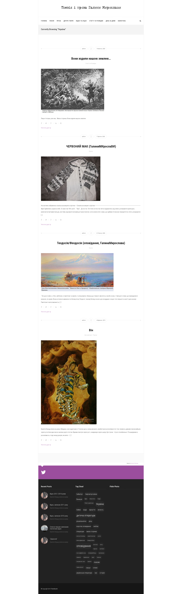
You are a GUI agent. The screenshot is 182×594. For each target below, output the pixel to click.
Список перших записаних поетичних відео (59, 528)
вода (85, 510)
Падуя (99, 499)
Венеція (79, 499)
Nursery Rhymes (134, 463)
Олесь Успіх (92, 499)
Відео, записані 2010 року (59, 516)
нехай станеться (91, 536)
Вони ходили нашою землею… (91, 58)
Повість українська (89, 503)
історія (102, 573)
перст (93, 557)
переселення (86, 557)
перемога (78, 557)
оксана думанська (80, 540)
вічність (100, 510)
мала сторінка (92, 531)
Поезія (52, 21)
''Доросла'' (53, 539)
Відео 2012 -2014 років (58, 494)
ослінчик (95, 544)
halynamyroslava (91, 494)
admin (84, 48)
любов (95, 526)
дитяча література (85, 515)
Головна (44, 21)
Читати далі (45, 128)
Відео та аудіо (81, 21)
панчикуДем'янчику (81, 553)
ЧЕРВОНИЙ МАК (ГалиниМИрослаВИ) (91, 146)
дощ (90, 521)
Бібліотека (122, 21)
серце (88, 568)
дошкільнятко (81, 521)
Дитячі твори (68, 21)
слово (95, 568)
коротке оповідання (83, 526)
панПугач (102, 549)
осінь (101, 544)
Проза (59, 21)
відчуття (92, 510)
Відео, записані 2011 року (59, 505)
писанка (99, 557)
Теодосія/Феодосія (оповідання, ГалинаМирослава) (91, 243)
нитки (99, 536)
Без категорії (88, 335)
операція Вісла (90, 540)
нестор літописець (80, 536)
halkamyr (79, 494)
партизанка (101, 553)
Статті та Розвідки (96, 21)
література (80, 531)
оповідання (83, 546)
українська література (84, 573)
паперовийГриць (92, 553)
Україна (100, 504)
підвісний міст (79, 567)
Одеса (86, 499)
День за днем (110, 21)
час (96, 573)
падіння (95, 549)
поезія (97, 562)
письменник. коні (80, 561)
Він (91, 330)
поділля (89, 561)
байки (78, 510)
